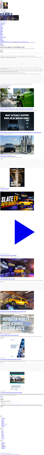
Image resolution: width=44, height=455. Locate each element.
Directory (24, 41)
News (2, 41)
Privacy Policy (1, 454)
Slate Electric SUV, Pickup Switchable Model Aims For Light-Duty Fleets (13, 311)
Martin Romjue (5, 277)
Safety (1, 35)
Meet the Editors (5, 42)
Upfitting (1, 39)
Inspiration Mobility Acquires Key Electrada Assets (9, 335)
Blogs (6, 41)
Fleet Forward (1, 24)
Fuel (0, 26)
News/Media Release (6, 154)
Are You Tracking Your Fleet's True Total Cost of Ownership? (11, 392)
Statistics (8, 41)
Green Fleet (1, 28)
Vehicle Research (2, 40)
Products (9, 41)
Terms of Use (4, 454)
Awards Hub (21, 41)
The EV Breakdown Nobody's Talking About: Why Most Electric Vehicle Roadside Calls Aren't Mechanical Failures (20, 132)
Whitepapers (14, 41)
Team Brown (8, 42)
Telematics (1, 38)
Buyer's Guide (27, 41)
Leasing (1, 29)
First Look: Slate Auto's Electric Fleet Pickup (8, 255)
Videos (7, 0)
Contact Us (12, 42)
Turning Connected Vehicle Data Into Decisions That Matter (11, 359)
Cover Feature (2, 0)
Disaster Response (2, 23)
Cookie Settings (15, 42)
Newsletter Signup (19, 42)
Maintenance (1, 30)
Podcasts (19, 41)
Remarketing (1, 34)
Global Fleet (1, 27)
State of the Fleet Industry (3, 37)
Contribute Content (30, 42)
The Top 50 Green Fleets (4, 188)
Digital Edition (4, 11)
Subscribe (1, 11)
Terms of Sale (7, 454)
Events (10, 42)
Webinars (17, 41)
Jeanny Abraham (5, 107)
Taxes (7, 85)
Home (1, 45)
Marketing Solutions (23, 42)
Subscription (1, 42)
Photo (11, 41)
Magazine (4, 41)
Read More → (1, 111)
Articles (5, 0)
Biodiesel (3, 85)
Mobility (1, 32)
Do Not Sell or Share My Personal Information (14, 454)
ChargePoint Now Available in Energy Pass (7, 156)
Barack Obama (5, 85)
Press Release (33, 42)
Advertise (26, 42)
